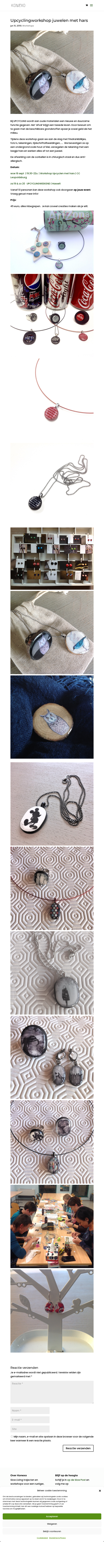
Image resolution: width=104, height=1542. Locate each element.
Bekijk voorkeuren (52, 1531)
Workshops (28, 25)
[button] (100, 1490)
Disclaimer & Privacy (57, 1538)
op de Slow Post (76, 1480)
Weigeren (52, 1523)
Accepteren (52, 1516)
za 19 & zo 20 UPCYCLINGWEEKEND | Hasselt (35, 183)
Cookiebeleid (42, 1538)
